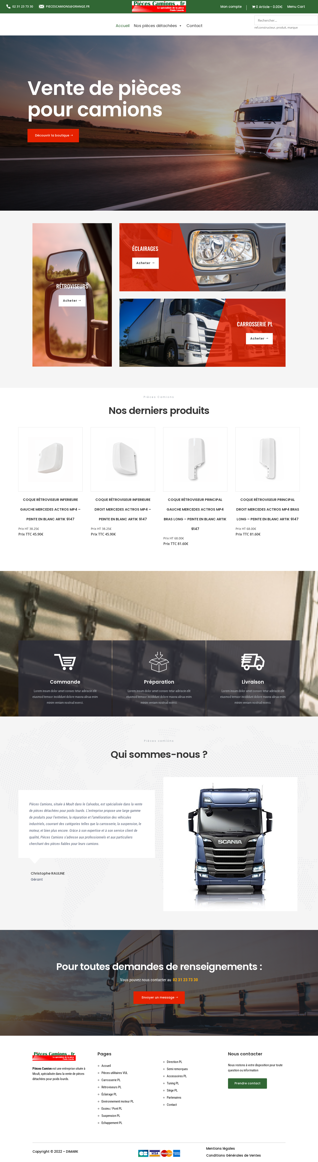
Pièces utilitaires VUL (114, 1073)
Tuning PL (173, 1083)
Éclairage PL (109, 1094)
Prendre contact (247, 1083)
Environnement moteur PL (117, 1101)
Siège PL (172, 1090)
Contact (194, 25)
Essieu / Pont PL (111, 1109)
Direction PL (174, 1062)
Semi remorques (177, 1069)
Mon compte (231, 7)
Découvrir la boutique (52, 135)
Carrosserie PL (110, 1080)
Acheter (70, 300)
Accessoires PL (177, 1076)
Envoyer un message (158, 997)
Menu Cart (296, 7)
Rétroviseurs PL (111, 1087)
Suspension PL (110, 1116)
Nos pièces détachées (155, 25)
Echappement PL (111, 1123)
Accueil (123, 25)
